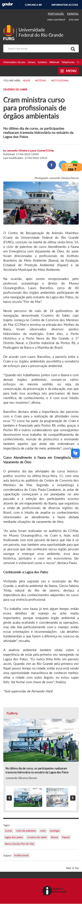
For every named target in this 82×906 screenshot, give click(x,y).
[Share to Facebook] (51, 165)
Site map (74, 19)
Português (56, 13)
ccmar (8, 830)
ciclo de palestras (26, 830)
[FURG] (9, 26)
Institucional (21, 855)
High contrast (56, 19)
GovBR (7, 4)
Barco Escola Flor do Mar (19, 843)
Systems (42, 62)
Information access (65, 4)
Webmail (54, 62)
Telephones (68, 62)
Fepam (66, 837)
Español (73, 13)
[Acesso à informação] (55, 891)
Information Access (14, 62)
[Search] (72, 48)
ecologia (54, 830)
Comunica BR (33, 4)
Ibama (54, 837)
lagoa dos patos (14, 837)
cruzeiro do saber (37, 837)
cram (43, 830)
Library (31, 62)
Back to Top (72, 868)
